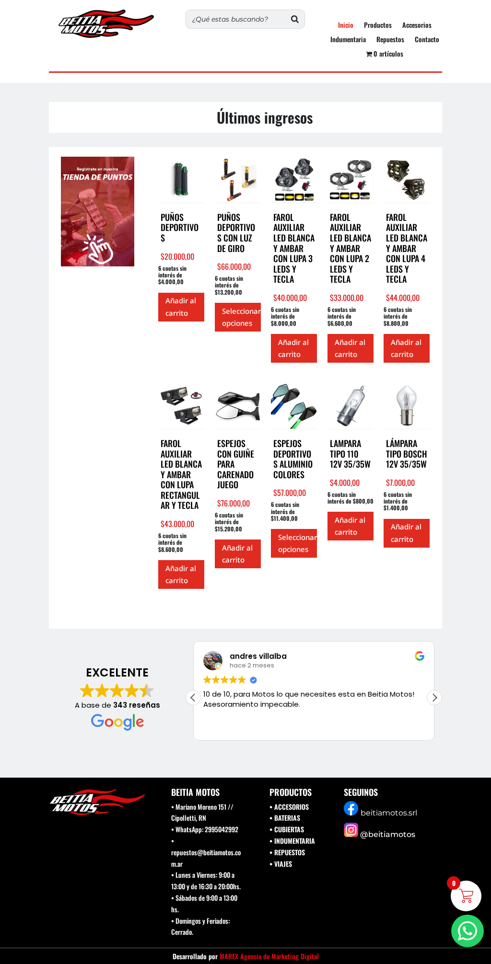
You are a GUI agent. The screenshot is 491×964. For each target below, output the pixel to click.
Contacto (427, 40)
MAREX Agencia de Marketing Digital (269, 956)
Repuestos (390, 40)
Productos (378, 26)
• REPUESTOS (287, 852)
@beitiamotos (387, 834)
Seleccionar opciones (241, 317)
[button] (434, 697)
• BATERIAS (284, 818)
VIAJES (283, 864)
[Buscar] (294, 19)
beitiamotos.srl (389, 812)
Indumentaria (348, 40)
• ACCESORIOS (289, 807)
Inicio (345, 26)
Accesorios (417, 26)
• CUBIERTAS (286, 829)
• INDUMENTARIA (292, 841)
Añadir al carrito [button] (180, 307)
